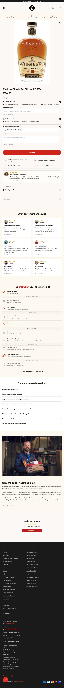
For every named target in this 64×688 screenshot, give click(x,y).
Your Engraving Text (8, 107)
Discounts (6, 599)
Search (5, 571)
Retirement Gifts (31, 555)
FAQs (4, 574)
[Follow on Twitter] (8, 675)
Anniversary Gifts (31, 567)
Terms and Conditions (9, 589)
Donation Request (8, 592)
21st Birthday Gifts (31, 552)
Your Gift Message (7, 134)
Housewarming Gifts (32, 564)
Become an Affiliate (8, 595)
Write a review (32, 530)
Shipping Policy (7, 561)
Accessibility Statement (10, 583)
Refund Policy (7, 580)
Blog (4, 567)
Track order (6, 555)
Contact (5, 552)
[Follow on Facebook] (4, 675)
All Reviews (6, 605)
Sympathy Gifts (30, 561)
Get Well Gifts (30, 558)
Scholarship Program (9, 577)
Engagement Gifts (31, 574)
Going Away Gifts (31, 571)
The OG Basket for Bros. (9, 608)
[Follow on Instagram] (12, 675)
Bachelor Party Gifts (32, 580)
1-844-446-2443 (10, 623)
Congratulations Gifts (32, 577)
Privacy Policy (7, 586)
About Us (5, 564)
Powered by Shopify (18, 681)
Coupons (5, 602)
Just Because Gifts (32, 586)
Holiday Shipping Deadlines (10, 558)
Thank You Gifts (31, 583)
